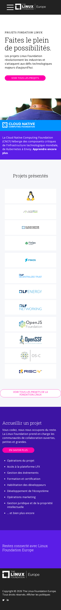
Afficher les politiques (38, 594)
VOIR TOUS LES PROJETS (25, 78)
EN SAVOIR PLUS (18, 450)
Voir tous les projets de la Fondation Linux (30, 393)
